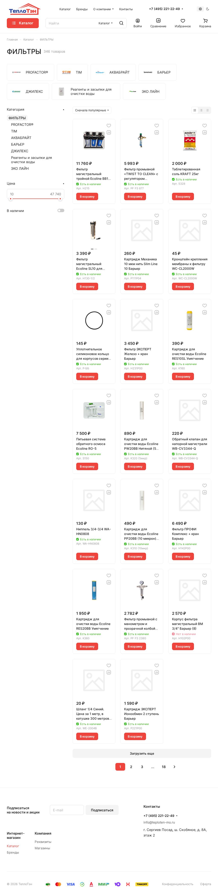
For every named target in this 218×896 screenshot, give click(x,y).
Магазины (42, 848)
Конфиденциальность (177, 884)
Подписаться (102, 810)
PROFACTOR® (22, 124)
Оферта (205, 884)
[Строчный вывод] (201, 110)
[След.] (174, 767)
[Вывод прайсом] (207, 110)
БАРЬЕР (17, 144)
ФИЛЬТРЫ (17, 118)
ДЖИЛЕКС (19, 151)
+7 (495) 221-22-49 (164, 9)
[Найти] (121, 23)
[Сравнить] (109, 132)
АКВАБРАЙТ (21, 138)
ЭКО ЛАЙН (20, 168)
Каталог (13, 846)
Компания (43, 833)
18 (164, 767)
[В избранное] (109, 125)
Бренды (13, 852)
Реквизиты (43, 842)
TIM (14, 131)
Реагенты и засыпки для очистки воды (31, 159)
